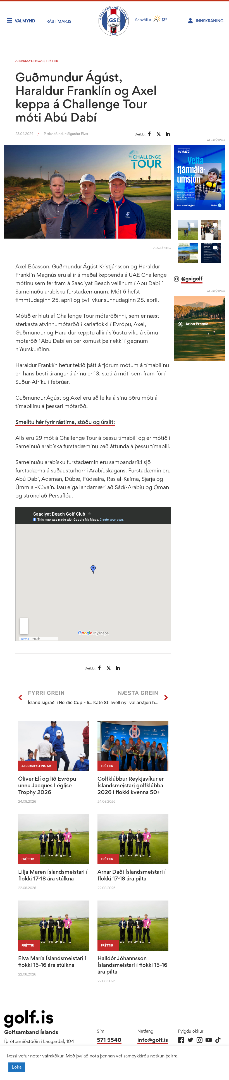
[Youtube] (209, 1040)
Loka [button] (17, 1067)
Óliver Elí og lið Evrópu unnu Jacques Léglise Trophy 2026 (47, 785)
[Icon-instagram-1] (199, 1040)
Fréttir (52, 61)
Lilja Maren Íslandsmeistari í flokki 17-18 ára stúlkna (52, 875)
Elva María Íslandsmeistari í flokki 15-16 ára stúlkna (52, 961)
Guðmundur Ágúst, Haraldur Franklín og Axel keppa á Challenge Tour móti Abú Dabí (86, 97)
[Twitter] (190, 1040)
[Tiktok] (218, 1040)
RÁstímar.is (58, 21)
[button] (188, 230)
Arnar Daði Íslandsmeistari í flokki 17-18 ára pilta (131, 875)
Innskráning (209, 20)
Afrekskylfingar (29, 61)
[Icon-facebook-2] (181, 1040)
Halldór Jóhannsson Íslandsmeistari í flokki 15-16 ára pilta (132, 965)
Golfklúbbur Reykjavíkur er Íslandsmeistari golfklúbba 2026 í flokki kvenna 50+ (130, 785)
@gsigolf (191, 278)
